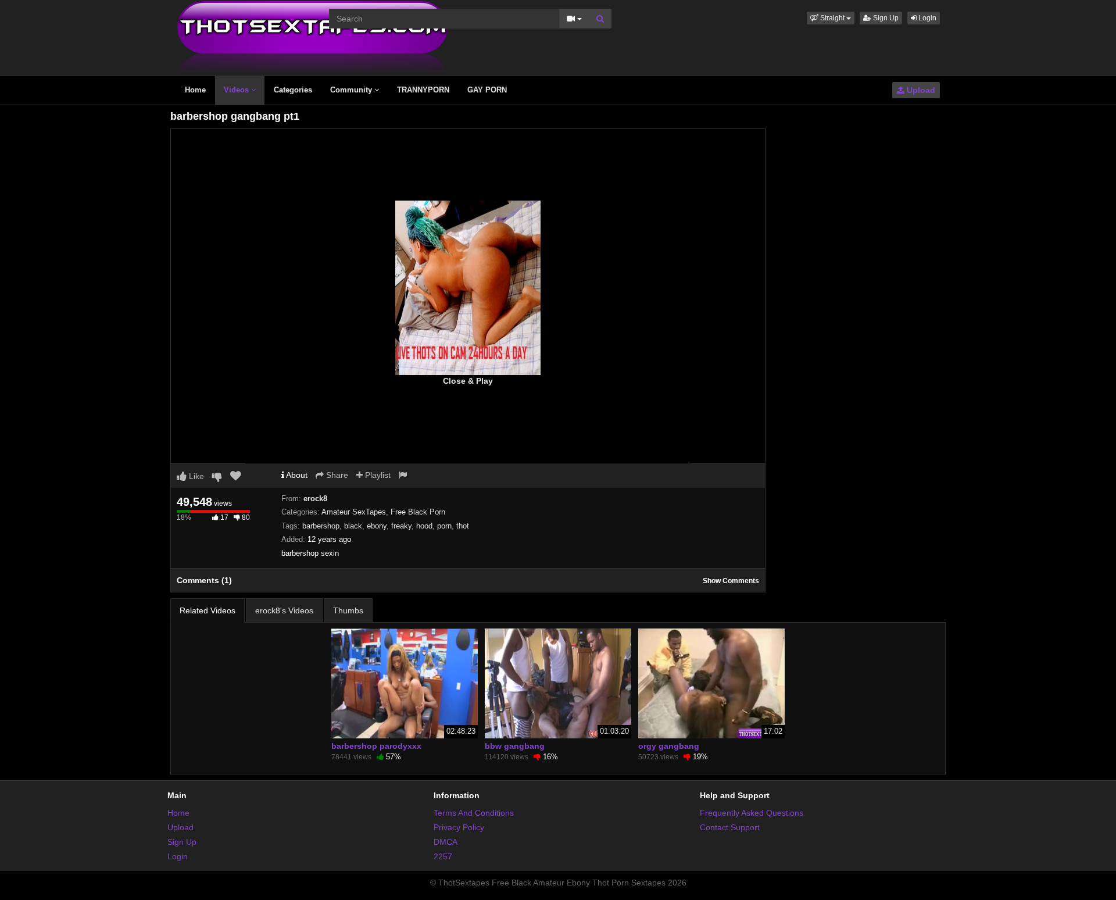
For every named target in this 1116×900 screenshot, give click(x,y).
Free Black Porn (418, 512)
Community (352, 89)
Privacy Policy (459, 827)
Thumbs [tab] (348, 610)
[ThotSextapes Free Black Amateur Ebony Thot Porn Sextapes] (312, 37)
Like (195, 476)
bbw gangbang (515, 746)
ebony (377, 526)
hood (424, 526)
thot (462, 526)
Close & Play (468, 380)
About (295, 475)
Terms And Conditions (474, 812)
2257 (443, 856)
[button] (830, 18)
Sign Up (885, 18)
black (353, 526)
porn (444, 526)
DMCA (445, 842)
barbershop (320, 526)
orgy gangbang (668, 746)
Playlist (377, 475)
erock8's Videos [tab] (284, 610)
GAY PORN (487, 89)
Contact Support (730, 827)
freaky (401, 526)
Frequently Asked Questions (751, 812)
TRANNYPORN (423, 89)
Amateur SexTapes (353, 512)
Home (195, 89)
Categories (293, 89)
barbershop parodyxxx (376, 746)
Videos (237, 89)
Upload (919, 90)
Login (926, 18)
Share (336, 475)
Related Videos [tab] (207, 610)
